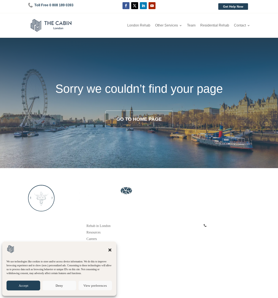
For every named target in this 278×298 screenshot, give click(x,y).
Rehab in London (98, 226)
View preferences (95, 285)
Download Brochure (218, 231)
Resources (93, 232)
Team (191, 25)
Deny (59, 285)
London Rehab (138, 25)
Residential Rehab (214, 25)
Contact (240, 25)
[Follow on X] (134, 5)
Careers (91, 239)
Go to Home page (139, 119)
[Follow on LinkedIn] (143, 5)
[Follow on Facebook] (125, 5)
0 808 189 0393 (218, 225)
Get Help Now (233, 6)
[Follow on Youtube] (152, 5)
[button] (110, 250)
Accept (23, 285)
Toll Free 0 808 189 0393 (53, 5)
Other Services (166, 25)
